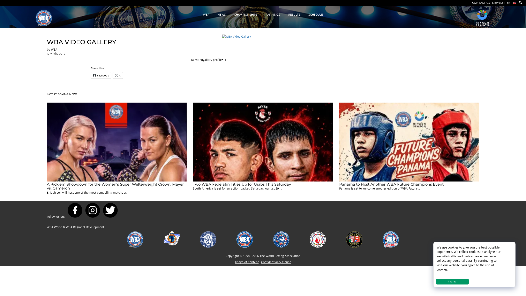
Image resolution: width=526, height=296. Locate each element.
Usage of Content (247, 262)
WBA (54, 49)
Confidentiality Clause (276, 262)
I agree (452, 281)
